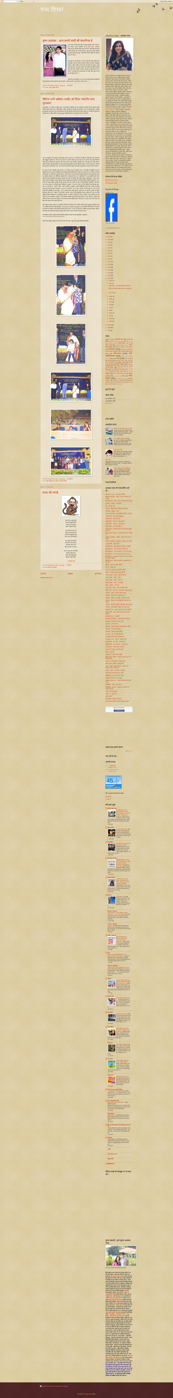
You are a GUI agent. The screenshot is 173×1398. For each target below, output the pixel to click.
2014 (109, 270)
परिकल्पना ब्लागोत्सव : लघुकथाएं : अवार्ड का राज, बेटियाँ (119, 541)
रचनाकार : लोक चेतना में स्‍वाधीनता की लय (116, 595)
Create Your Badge (110, 223)
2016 (109, 264)
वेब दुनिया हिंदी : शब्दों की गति (112, 543)
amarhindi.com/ (112, 1154)
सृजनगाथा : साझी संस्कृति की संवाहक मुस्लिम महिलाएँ (118, 626)
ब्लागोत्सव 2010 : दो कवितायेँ (112, 616)
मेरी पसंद (110, 1137)
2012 (109, 275)
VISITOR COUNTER (116, 413)
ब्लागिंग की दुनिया (119, 364)
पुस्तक (116, 360)
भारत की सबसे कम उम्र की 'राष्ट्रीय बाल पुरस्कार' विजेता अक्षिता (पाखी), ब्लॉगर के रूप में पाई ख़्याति (122, 881)
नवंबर (110, 283)
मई (110, 310)
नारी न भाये (108, 460)
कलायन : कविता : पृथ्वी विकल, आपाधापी (115, 670)
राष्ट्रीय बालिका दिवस (127, 368)
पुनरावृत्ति (110, 360)
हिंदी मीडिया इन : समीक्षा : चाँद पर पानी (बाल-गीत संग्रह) (119, 501)
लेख (107, 370)
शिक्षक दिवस (116, 373)
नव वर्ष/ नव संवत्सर (121, 351)
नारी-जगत (117, 353)
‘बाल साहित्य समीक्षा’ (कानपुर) (113, 1312)
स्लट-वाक (124, 378)
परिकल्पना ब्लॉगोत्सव (113, 966)
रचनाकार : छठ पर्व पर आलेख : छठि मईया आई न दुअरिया (119, 604)
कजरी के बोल (112, 343)
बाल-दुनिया (54, 567)
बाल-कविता (48, 567)
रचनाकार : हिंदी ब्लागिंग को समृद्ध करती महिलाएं (117, 508)
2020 (109, 253)
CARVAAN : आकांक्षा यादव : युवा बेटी (115, 646)
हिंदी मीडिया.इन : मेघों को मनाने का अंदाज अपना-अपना (118, 554)
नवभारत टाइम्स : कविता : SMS (113, 577)
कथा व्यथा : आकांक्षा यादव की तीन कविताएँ (116, 570)
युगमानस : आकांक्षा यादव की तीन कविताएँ (115, 572)
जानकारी (111, 349)
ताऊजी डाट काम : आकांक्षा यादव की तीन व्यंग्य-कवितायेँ (118, 609)
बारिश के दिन (114, 362)
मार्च (110, 316)
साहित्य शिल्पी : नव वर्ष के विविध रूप (114, 526)
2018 (109, 259)
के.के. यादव (48, 87)
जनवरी (111, 321)
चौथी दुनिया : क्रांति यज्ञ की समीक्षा (114, 654)
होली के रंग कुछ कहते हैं (121, 1076)
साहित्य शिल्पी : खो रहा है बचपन (113, 518)
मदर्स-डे (129, 364)
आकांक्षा (97, 46)
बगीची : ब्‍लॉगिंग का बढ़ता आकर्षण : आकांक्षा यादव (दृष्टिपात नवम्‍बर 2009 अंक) (117, 666)
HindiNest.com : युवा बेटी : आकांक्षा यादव (116, 639)
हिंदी (126, 380)
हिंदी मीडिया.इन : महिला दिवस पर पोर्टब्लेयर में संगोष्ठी (118, 546)
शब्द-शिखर (52, 9)
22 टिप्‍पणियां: (70, 85)
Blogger (86, 1394)
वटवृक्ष (109, 1149)
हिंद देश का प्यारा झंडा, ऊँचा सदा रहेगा (123, 428)
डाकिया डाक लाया (112, 808)
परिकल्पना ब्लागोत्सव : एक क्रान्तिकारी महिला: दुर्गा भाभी (119, 513)
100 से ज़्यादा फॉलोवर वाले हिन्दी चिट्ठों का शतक (117, 701)
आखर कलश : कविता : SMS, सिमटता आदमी (116, 587)
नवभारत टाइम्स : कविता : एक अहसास (114, 582)
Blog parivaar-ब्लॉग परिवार (115, 1089)
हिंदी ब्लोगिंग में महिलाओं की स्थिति (113, 699)
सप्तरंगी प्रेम (111, 996)
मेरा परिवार (56, 481)
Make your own (129, 751)
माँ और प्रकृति (119, 896)
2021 (109, 250)
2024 (109, 242)
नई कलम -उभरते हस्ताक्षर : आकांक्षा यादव (115, 661)
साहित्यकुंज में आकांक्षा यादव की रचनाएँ (115, 675)
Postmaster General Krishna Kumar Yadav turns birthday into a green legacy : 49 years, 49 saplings (123, 813)
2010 (109, 325)
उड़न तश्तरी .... (112, 827)
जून (110, 307)
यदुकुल (109, 978)
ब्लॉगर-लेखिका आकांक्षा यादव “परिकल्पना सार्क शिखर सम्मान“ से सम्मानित (123, 1030)
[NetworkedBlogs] (119, 707)
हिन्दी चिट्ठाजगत (111, 1115)
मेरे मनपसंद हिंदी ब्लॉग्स (113, 1101)
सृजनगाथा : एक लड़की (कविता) (113, 629)
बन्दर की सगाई (50, 492)
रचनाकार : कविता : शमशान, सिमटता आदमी (116, 592)
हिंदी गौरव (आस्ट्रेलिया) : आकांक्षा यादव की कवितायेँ (118, 618)
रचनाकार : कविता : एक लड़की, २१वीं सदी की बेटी (117, 598)
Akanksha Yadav (112, 180)
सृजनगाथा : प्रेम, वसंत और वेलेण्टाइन (114, 634)
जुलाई (110, 304)
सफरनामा (123, 373)
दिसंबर (111, 280)
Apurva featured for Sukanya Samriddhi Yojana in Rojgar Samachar (121, 939)
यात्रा (119, 368)
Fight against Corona (127, 382)
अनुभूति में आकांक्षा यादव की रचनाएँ (114, 678)
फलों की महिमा (124, 360)
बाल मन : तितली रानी (111, 567)
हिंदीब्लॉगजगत (111, 1163)
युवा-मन (109, 895)
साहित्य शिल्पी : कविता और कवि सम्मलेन (115, 521)
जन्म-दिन (130, 347)
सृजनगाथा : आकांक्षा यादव (112, 624)
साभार (123, 376)
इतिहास (118, 341)
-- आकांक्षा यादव (71, 561)
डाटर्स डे (112, 351)
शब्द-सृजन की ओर (112, 858)
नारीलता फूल (123, 356)
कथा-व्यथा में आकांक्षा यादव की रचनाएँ (114, 649)
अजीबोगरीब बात (118, 339)
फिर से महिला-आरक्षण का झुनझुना (122, 438)
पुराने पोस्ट (98, 574)
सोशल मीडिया (118, 378)
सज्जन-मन (110, 925)
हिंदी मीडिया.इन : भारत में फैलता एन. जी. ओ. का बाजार (119, 551)
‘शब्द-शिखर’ (110, 108)
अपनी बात (130, 339)
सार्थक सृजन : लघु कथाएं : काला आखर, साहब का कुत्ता (119, 590)
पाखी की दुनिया (49, 481)
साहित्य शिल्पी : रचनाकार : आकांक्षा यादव (115, 524)
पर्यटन (107, 358)
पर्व (118, 358)
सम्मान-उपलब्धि (62, 481)
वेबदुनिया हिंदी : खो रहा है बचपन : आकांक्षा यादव (117, 644)
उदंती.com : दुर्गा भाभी (111, 693)
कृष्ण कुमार (91, 46)
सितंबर (111, 299)
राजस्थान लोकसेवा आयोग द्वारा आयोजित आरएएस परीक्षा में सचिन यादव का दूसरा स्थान (123, 981)
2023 (109, 245)
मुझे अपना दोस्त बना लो (121, 1014)
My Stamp (118, 384)
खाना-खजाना (118, 345)
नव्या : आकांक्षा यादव (110, 506)
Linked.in (108, 799)
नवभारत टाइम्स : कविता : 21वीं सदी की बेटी (116, 575)
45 (110, 780)
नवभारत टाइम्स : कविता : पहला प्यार (114, 580)
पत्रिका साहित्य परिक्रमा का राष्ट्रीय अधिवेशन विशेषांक (122, 1061)
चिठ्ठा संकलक (111, 1113)
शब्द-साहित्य (111, 1027)
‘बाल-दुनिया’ (123, 108)
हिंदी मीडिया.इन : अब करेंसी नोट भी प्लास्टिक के (117, 549)
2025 (109, 239)
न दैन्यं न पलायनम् (112, 924)
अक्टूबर (111, 296)
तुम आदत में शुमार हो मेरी (121, 829)
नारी (109, 953)
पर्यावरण (112, 358)
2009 (109, 327)
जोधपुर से (123, 349)
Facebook (108, 796)
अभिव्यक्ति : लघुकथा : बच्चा (112, 511)
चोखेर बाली (110, 1159)
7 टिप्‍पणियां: (69, 565)
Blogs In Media (112, 911)
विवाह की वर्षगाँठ (120, 370)
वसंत (113, 370)
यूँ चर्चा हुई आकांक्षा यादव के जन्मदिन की (115, 636)
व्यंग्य (130, 371)
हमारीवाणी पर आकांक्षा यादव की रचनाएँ (114, 621)
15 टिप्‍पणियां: (70, 479)
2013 (109, 273)
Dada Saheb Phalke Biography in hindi (118, 967)
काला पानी (128, 343)
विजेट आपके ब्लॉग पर (109, 403)
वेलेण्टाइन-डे (113, 371)
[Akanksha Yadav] (112, 221)
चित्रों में (118, 347)
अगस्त (110, 302)
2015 (109, 267)
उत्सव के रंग (111, 1075)
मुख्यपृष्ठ (70, 574)
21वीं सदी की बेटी (118, 450)
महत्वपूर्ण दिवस (109, 366)
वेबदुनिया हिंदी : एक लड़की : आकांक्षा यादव (115, 641)
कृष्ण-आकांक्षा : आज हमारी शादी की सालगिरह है (67, 40)
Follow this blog (119, 710)
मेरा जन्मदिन (130, 366)
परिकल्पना (110, 1043)
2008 (109, 330)
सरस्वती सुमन (116, 376)
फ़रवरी (111, 318)
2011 (109, 278)
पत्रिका (129, 356)
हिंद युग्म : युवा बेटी (110, 652)
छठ (125, 347)
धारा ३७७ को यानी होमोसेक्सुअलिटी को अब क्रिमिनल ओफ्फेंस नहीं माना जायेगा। (117, 955)
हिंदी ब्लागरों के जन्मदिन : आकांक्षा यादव (115, 663)
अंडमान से (108, 339)
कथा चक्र (110, 1059)
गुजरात (125, 345)
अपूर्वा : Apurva (112, 935)
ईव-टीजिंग (124, 341)
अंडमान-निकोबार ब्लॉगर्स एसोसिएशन (122, 468)
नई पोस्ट (43, 574)
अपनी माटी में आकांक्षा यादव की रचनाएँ (114, 673)
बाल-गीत (131, 362)
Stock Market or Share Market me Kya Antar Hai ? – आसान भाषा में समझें (118, 913)
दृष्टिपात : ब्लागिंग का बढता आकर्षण (114, 564)
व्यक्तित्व (108, 373)
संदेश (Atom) (49, 577)
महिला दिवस (120, 366)
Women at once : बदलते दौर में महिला (115, 494)
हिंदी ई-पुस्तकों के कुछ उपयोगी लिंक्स (116, 1102)
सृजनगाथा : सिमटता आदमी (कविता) (114, 631)
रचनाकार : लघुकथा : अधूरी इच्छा (113, 503)
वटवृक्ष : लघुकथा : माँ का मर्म (112, 585)
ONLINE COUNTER (116, 409)
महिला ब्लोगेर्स (109, 696)
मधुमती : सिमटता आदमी (111, 691)
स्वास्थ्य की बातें (117, 380)
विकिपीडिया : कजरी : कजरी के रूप (114, 684)
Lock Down (110, 384)
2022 (109, 248)
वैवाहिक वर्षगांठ (55, 87)
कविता (120, 343)
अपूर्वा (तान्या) (112, 341)
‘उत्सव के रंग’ (112, 110)
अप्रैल (111, 313)
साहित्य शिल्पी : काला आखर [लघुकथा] (115, 516)
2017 (109, 261)
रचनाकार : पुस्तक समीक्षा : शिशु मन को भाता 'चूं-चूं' (117, 607)
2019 (109, 256)
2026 (109, 236)
